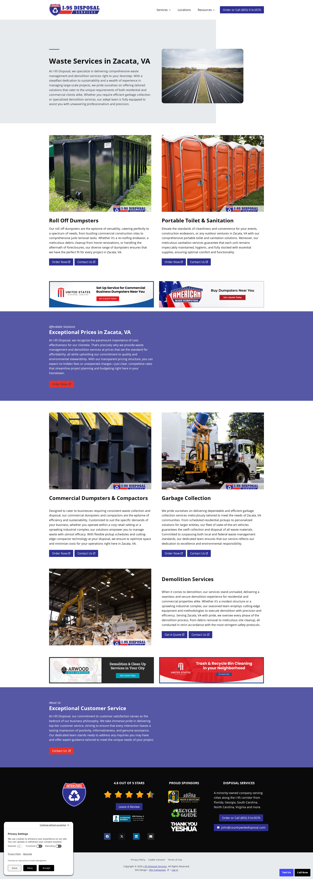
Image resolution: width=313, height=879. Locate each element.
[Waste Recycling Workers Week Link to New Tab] (184, 797)
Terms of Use (175, 859)
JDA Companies (157, 870)
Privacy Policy (138, 859)
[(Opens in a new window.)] (129, 818)
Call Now (302, 872)
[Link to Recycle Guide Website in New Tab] (184, 812)
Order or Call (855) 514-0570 (242, 10)
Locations (184, 10)
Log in (175, 869)
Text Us (286, 872)
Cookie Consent (156, 859)
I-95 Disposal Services (155, 866)
